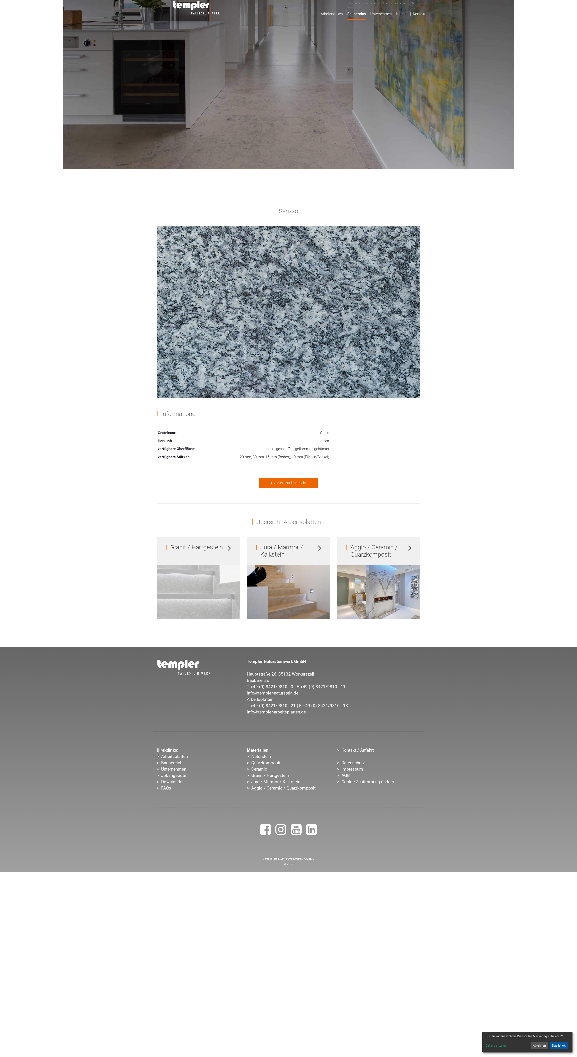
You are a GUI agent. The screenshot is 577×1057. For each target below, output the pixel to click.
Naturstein (261, 756)
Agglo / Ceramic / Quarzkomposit (283, 788)
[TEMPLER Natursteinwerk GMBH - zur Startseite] (196, 11)
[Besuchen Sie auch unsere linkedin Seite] (311, 832)
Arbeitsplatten (174, 756)
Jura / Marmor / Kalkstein (275, 781)
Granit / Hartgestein (270, 775)
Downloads (171, 781)
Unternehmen (173, 769)
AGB (345, 775)
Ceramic (259, 769)
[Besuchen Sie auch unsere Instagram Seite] (280, 832)
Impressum (352, 769)
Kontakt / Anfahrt (357, 750)
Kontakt (419, 14)
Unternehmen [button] (381, 14)
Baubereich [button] (356, 14)
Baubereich (171, 762)
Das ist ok (559, 1045)
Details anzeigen (496, 1045)
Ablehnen (539, 1045)
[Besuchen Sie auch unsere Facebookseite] (265, 832)
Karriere (402, 14)
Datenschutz (353, 762)
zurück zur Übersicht (289, 483)
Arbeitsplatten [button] (332, 14)
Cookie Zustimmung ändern (367, 781)
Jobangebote (173, 775)
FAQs (166, 788)
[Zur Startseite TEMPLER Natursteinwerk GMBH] (184, 670)
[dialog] (527, 1042)
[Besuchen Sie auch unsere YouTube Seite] (296, 832)
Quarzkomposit (265, 762)
